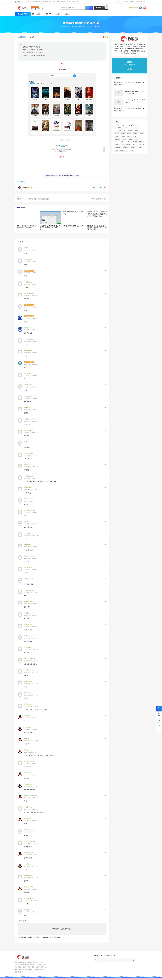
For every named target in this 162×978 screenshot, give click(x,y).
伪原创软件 (130, 130)
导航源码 (135, 133)
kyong (24, 187)
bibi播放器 (129, 125)
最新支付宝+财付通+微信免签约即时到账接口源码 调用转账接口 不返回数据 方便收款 (97, 227)
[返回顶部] (159, 730)
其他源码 (21, 181)
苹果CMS (128, 144)
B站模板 (135, 125)
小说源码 (123, 136)
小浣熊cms (141, 133)
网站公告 (120, 1)
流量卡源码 (124, 139)
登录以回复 (105, 248)
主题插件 (39, 14)
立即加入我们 (75, 1)
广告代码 (134, 136)
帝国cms (128, 136)
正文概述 (22, 37)
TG (159, 720)
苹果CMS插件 (118, 147)
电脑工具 (136, 139)
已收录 (98, 26)
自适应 (122, 144)
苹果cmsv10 (141, 144)
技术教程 (57, 14)
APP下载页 (117, 125)
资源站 (116, 150)
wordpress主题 (118, 130)
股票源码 (117, 144)
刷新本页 (70, 176)
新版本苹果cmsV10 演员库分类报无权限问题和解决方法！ (34, 199)
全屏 (159, 726)
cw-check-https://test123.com (134, 82)
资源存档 (138, 1)
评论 (32, 37)
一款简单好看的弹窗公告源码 (98, 199)
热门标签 (126, 1)
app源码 (123, 125)
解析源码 (140, 147)
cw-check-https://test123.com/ (134, 108)
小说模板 (117, 136)
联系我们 (143, 1)
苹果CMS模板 (133, 147)
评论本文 (62, 176)
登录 (68, 929)
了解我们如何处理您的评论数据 (51, 937)
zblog (124, 130)
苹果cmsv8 (134, 144)
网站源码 (48, 14)
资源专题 (132, 1)
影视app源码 (117, 139)
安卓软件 (129, 133)
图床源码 (123, 133)
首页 (33, 14)
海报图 (130, 139)
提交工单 (101, 7)
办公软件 (117, 133)
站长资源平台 (23, 14)
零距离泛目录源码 (123, 150)
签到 (159, 709)
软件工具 (67, 14)
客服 (159, 715)
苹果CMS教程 (126, 147)
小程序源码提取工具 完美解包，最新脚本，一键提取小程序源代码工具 (50, 227)
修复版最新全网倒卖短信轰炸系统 (73, 226)
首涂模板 (131, 150)
